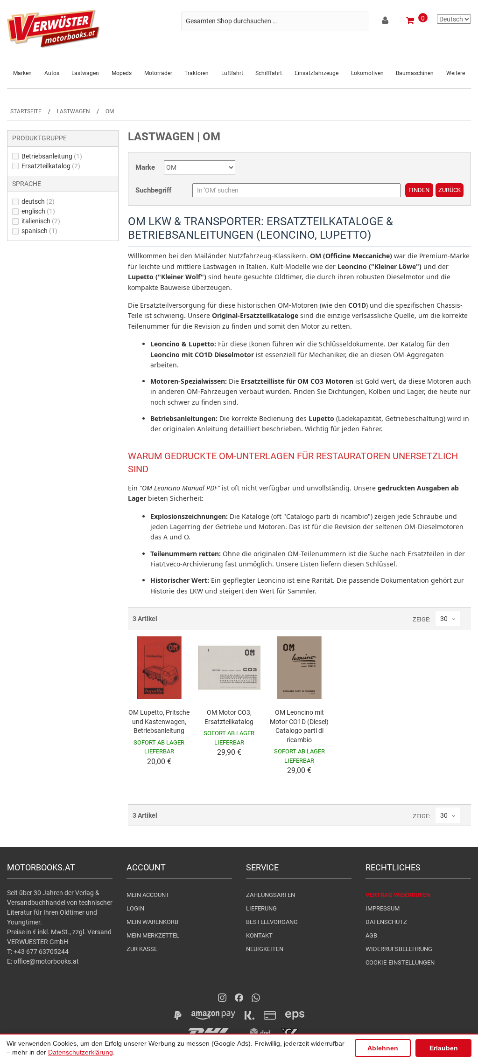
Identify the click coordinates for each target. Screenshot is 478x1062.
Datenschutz (386, 921)
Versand (99, 932)
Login (135, 908)
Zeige (421, 619)
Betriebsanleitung (51, 156)
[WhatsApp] (256, 997)
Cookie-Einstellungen (400, 962)
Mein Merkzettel (153, 935)
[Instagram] (222, 997)
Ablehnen (382, 1048)
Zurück (449, 189)
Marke (145, 167)
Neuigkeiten (264, 948)
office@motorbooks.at (46, 961)
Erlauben (443, 1048)
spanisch (39, 230)
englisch (38, 211)
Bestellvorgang (272, 921)
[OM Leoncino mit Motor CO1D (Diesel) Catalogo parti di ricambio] (299, 667)
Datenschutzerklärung (80, 1052)
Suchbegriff (153, 190)
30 (444, 618)
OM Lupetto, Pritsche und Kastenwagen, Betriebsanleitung (159, 721)
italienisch (40, 221)
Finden (418, 189)
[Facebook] (239, 997)
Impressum (383, 908)
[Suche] (359, 21)
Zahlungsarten (270, 894)
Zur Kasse (142, 948)
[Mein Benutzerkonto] (385, 22)
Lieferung (261, 908)
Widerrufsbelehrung (399, 948)
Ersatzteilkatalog (50, 166)
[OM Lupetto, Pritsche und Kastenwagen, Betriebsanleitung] (159, 667)
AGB (371, 935)
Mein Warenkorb (152, 921)
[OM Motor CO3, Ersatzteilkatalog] (229, 667)
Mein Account (148, 894)
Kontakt (259, 935)
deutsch (38, 201)
